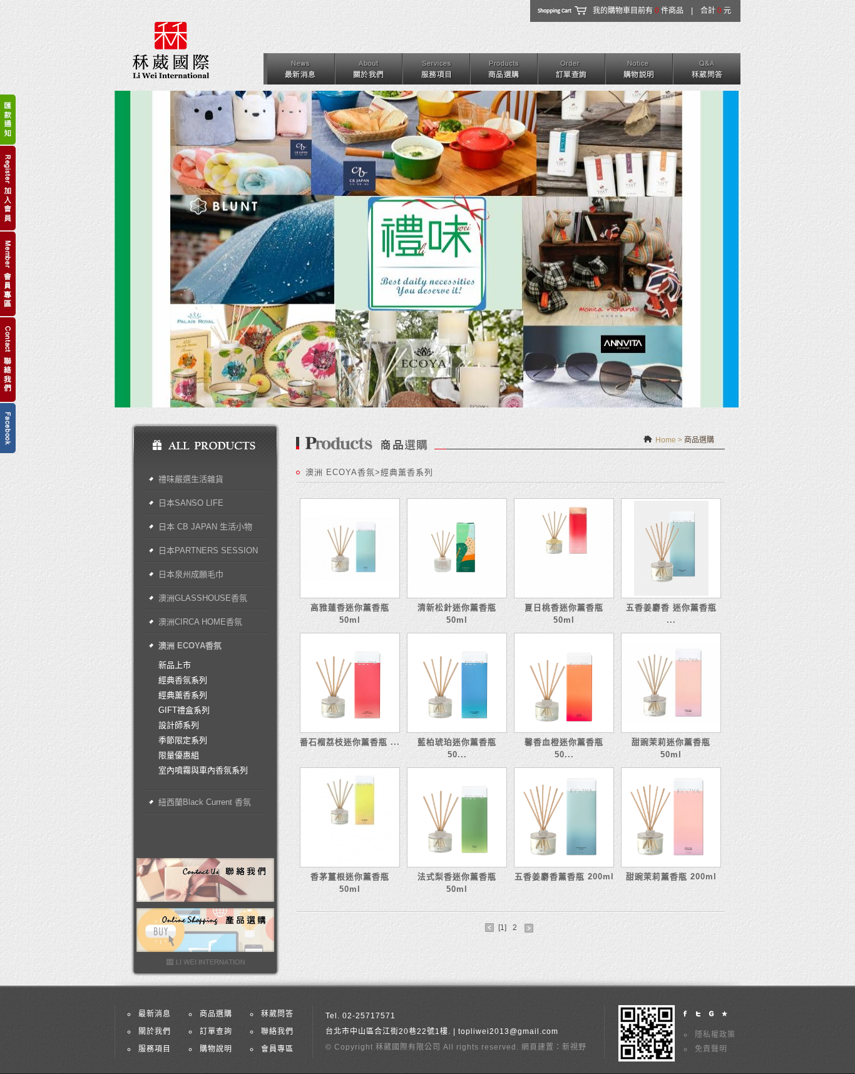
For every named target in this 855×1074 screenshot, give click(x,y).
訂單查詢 (216, 1031)
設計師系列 (178, 725)
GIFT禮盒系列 (184, 710)
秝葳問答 (277, 1014)
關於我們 (154, 1031)
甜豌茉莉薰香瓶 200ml (671, 876)
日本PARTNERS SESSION (208, 550)
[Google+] (711, 1013)
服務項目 (154, 1049)
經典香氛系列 (182, 680)
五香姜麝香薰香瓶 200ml (564, 876)
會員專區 (277, 1049)
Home (665, 440)
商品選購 (216, 1014)
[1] (502, 927)
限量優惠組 (178, 755)
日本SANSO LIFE (190, 503)
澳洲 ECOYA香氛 (190, 645)
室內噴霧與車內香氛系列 (203, 770)
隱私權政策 (715, 1034)
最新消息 (154, 1014)
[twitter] (698, 1013)
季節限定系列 (182, 740)
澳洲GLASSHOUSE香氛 (202, 598)
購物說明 (216, 1049)
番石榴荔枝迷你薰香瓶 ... (350, 742)
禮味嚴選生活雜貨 (190, 479)
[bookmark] (724, 1013)
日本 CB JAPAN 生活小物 (205, 526)
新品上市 (174, 665)
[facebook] (685, 1013)
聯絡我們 (277, 1031)
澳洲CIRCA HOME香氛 (200, 621)
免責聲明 (711, 1049)
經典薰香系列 (182, 695)
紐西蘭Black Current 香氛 (204, 802)
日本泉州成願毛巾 (190, 574)
